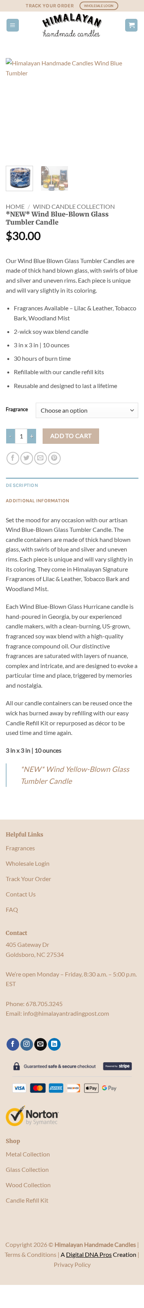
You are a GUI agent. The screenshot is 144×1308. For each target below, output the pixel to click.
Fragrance (17, 409)
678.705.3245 (44, 1003)
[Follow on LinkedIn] (54, 1044)
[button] (13, 25)
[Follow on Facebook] (13, 1044)
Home (15, 206)
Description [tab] (22, 485)
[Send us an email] (40, 1044)
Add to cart (71, 435)
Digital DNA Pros (89, 1254)
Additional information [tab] (38, 500)
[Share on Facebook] (13, 458)
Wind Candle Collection (74, 206)
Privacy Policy (72, 1264)
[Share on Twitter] (26, 458)
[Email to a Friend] (40, 458)
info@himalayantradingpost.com (66, 1013)
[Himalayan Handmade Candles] (72, 25)
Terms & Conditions (30, 1254)
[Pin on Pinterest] (54, 458)
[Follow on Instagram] (26, 1044)
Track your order (50, 5)
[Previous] (18, 109)
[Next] (126, 109)
